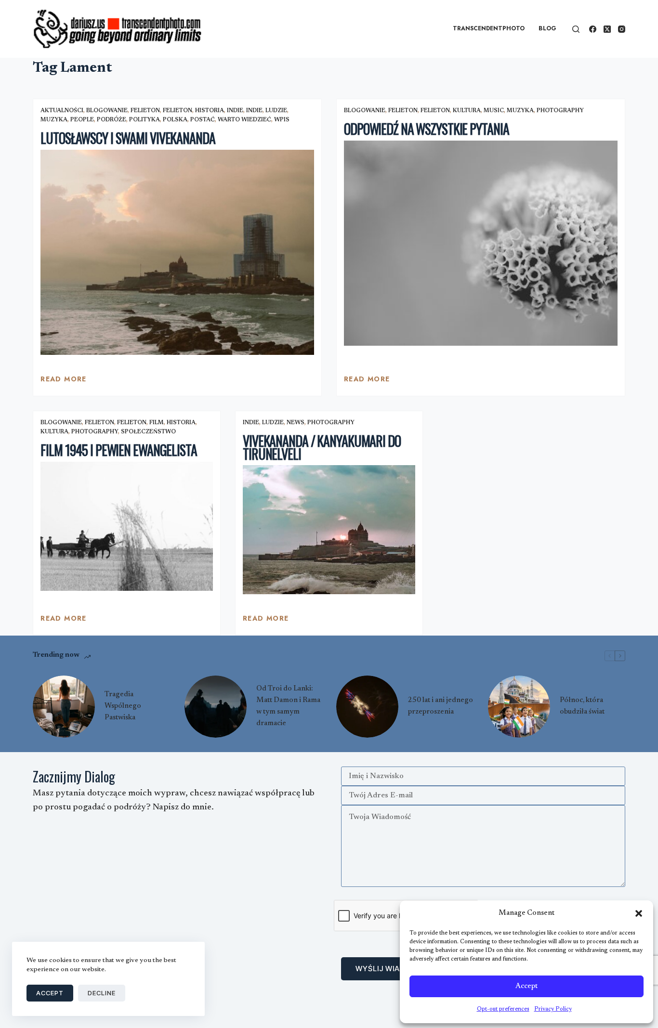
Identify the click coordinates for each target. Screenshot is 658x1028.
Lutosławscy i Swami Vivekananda (127, 138)
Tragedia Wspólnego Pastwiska (123, 706)
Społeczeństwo (148, 432)
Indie (235, 111)
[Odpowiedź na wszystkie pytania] (481, 243)
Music (494, 111)
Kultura (467, 111)
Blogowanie (107, 111)
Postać (202, 120)
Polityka (144, 120)
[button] (639, 913)
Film (156, 423)
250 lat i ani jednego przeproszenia (440, 706)
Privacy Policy (553, 1009)
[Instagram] (621, 29)
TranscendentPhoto (489, 28)
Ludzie (276, 111)
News (295, 423)
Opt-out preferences (503, 1009)
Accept (526, 986)
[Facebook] (592, 29)
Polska (175, 120)
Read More (63, 381)
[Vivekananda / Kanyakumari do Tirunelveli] (329, 529)
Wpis (282, 120)
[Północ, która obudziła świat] (519, 707)
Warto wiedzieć (244, 120)
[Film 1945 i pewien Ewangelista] (126, 526)
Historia (209, 111)
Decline (102, 993)
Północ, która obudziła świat (582, 706)
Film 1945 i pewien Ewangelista (118, 450)
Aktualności (61, 111)
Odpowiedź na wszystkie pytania (426, 129)
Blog (547, 28)
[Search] (575, 29)
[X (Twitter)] (607, 29)
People (82, 120)
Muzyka (53, 120)
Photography (560, 111)
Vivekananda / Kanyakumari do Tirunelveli (322, 447)
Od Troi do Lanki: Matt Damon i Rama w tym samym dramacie (288, 706)
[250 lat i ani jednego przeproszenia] (367, 707)
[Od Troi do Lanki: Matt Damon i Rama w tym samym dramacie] (215, 707)
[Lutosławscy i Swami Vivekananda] (177, 252)
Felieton (145, 111)
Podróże (111, 120)
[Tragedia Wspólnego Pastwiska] (64, 707)
